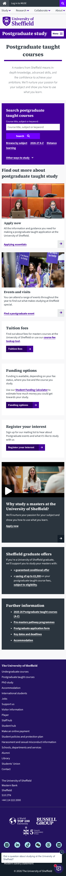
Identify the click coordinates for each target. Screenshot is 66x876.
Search (20, 136)
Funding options (18, 405)
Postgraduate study (24, 33)
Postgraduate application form (32, 628)
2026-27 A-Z (37, 143)
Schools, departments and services (21, 747)
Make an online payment (15, 731)
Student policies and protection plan (22, 737)
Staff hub (7, 720)
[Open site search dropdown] (63, 3)
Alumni (6, 753)
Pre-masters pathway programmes (34, 622)
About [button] (59, 10)
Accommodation (23, 640)
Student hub (9, 726)
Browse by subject (16, 143)
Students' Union (11, 764)
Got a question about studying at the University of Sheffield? (29, 858)
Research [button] (21, 10)
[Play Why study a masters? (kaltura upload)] (8, 491)
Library (6, 758)
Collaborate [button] (41, 10)
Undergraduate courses (15, 672)
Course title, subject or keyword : (22, 121)
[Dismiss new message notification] (62, 852)
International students (14, 693)
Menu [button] (55, 33)
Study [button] (5, 10)
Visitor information (12, 709)
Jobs (4, 699)
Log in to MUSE (19, 3)
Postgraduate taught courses (18, 677)
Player (5, 715)
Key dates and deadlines (28, 634)
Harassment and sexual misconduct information (29, 742)
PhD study (7, 682)
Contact (6, 769)
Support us (8, 704)
